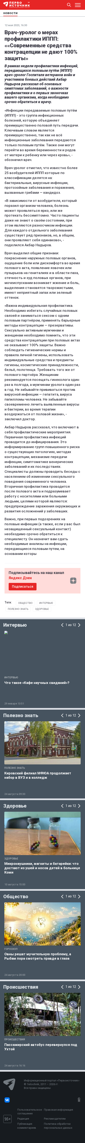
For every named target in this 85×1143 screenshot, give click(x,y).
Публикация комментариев (26, 1125)
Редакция (23, 1118)
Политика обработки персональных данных (58, 1125)
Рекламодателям (55, 1118)
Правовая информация (58, 1109)
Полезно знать (18, 609)
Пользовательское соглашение (29, 1111)
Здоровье (42, 609)
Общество (25, 603)
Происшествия (20, 987)
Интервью (46, 603)
